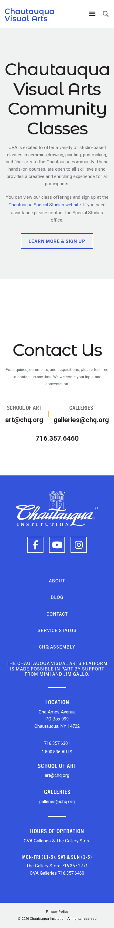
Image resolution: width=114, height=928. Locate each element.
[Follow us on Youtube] (57, 545)
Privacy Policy (57, 912)
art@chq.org (24, 414)
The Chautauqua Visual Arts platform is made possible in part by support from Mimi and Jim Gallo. (57, 668)
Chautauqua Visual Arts (29, 15)
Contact (57, 614)
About (57, 580)
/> (96, 508)
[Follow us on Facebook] (35, 545)
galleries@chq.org (81, 414)
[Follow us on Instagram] (79, 545)
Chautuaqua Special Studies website (45, 205)
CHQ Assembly (57, 646)
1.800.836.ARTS (57, 752)
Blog (57, 597)
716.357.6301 (57, 743)
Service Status (57, 630)
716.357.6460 (57, 438)
